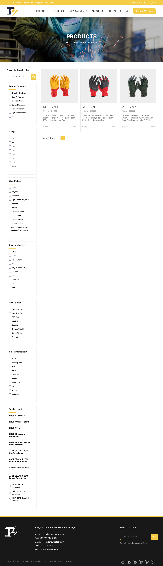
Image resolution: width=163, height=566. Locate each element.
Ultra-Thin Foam (18, 313)
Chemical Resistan (19, 93)
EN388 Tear (15, 428)
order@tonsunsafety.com (52, 542)
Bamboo (15, 204)
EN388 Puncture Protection (17, 435)
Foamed (15, 337)
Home (83, 42)
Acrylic (14, 208)
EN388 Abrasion (17, 416)
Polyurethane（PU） (20, 268)
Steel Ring (16, 394)
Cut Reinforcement (18, 352)
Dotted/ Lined (17, 333)
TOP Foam (16, 317)
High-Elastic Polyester (20, 200)
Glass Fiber (16, 382)
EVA (13, 288)
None (14, 166)
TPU (13, 284)
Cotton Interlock (18, 212)
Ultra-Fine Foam (18, 309)
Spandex (15, 196)
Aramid (14, 390)
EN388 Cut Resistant (19, 422)
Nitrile (14, 252)
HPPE (14, 358)
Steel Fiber (16, 378)
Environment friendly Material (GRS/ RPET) (19, 228)
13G (13, 150)
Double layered (18, 223)
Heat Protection (18, 109)
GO (154, 537)
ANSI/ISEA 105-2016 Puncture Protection (18, 460)
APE (13, 366)
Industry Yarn (17, 363)
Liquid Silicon (17, 260)
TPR (13, 276)
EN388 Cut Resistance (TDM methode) (19, 443)
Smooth (15, 325)
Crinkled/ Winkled (19, 329)
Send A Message (144, 11)
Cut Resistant (17, 101)
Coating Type (15, 302)
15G (13, 154)
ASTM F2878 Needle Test (19, 468)
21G (13, 162)
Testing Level (15, 409)
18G (13, 158)
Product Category (17, 86)
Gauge (12, 132)
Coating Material (16, 245)
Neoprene (15, 280)
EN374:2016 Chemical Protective (20, 499)
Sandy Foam (16, 321)
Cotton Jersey (17, 220)
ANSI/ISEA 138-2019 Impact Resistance (19, 477)
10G (13, 146)
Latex (14, 256)
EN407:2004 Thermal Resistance (19, 485)
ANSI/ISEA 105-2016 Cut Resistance (18, 452)
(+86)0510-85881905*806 (18, 3)
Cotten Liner (16, 215)
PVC (13, 264)
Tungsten (15, 374)
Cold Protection (18, 97)
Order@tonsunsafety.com (43, 3)
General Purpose (18, 105)
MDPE (14, 386)
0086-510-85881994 (47, 538)
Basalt (14, 370)
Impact (14, 117)
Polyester (15, 192)
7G (13, 138)
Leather (15, 272)
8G (13, 142)
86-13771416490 (45, 545)
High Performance (19, 113)
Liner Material (15, 181)
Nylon (14, 188)
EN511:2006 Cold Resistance (18, 492)
